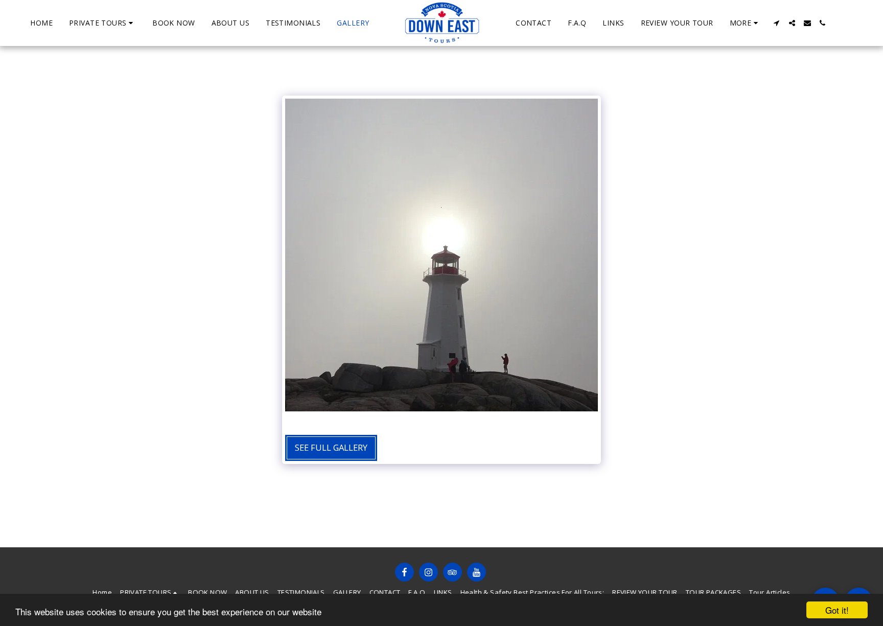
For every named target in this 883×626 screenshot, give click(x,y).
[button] (102, 23)
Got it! (837, 610)
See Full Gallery (331, 447)
